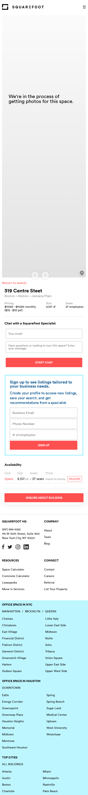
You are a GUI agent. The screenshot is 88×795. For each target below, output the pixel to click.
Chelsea (7, 619)
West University (56, 728)
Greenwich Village (14, 658)
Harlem (6, 664)
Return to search (14, 282)
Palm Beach (50, 791)
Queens (50, 611)
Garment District (13, 651)
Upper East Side (55, 664)
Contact (49, 569)
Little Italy (52, 619)
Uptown (51, 721)
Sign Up (43, 445)
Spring (50, 695)
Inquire (74, 479)
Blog (47, 543)
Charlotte (8, 791)
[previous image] (35, 275)
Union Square (54, 658)
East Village (9, 632)
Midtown (51, 632)
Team (47, 537)
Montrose (8, 741)
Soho (48, 645)
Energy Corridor (12, 701)
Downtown (11, 688)
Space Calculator (13, 569)
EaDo (5, 695)
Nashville (49, 784)
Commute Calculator (15, 576)
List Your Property (55, 589)
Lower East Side (55, 625)
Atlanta (6, 771)
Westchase (53, 734)
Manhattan (11, 611)
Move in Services (13, 589)
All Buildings (12, 764)
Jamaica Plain (42, 296)
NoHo (49, 638)
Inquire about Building (44, 498)
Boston (10, 296)
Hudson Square (12, 671)
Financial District (13, 638)
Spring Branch (55, 701)
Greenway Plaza (12, 715)
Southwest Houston (14, 747)
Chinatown (9, 625)
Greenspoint (10, 708)
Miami (47, 771)
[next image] (45, 275)
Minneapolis (51, 778)
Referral (49, 582)
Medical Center (56, 715)
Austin (6, 778)
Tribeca (50, 651)
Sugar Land (53, 708)
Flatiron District (12, 645)
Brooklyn (32, 611)
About (48, 530)
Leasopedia (9, 582)
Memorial (8, 728)
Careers (49, 576)
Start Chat (44, 362)
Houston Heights (13, 721)
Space (9, 479)
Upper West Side (56, 671)
